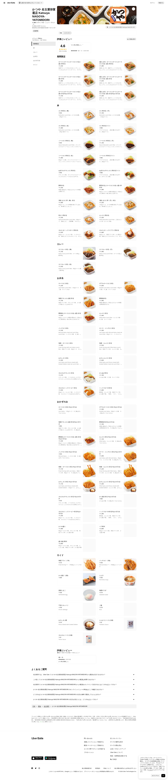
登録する (161, 3)
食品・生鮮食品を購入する (118, 756)
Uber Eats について (116, 752)
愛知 (39, 706)
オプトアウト (155, 775)
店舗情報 (35, 31)
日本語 (114, 759)
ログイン (152, 3)
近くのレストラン (115, 738)
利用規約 (97, 768)
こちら (41, 721)
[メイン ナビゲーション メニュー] (4, 3)
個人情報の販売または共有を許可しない (125, 768)
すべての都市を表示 (116, 742)
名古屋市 (46, 706)
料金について (107, 768)
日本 (34, 706)
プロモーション (89, 752)
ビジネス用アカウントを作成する (94, 749)
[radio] (61, 33)
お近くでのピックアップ (118, 749)
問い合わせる (88, 738)
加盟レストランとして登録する (94, 742)
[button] (83, 674)
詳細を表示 (132, 39)
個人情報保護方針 (87, 768)
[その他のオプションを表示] (133, 8)
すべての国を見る (115, 745)
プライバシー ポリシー (90, 771)
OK (163, 775)
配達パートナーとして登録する (94, 745)
